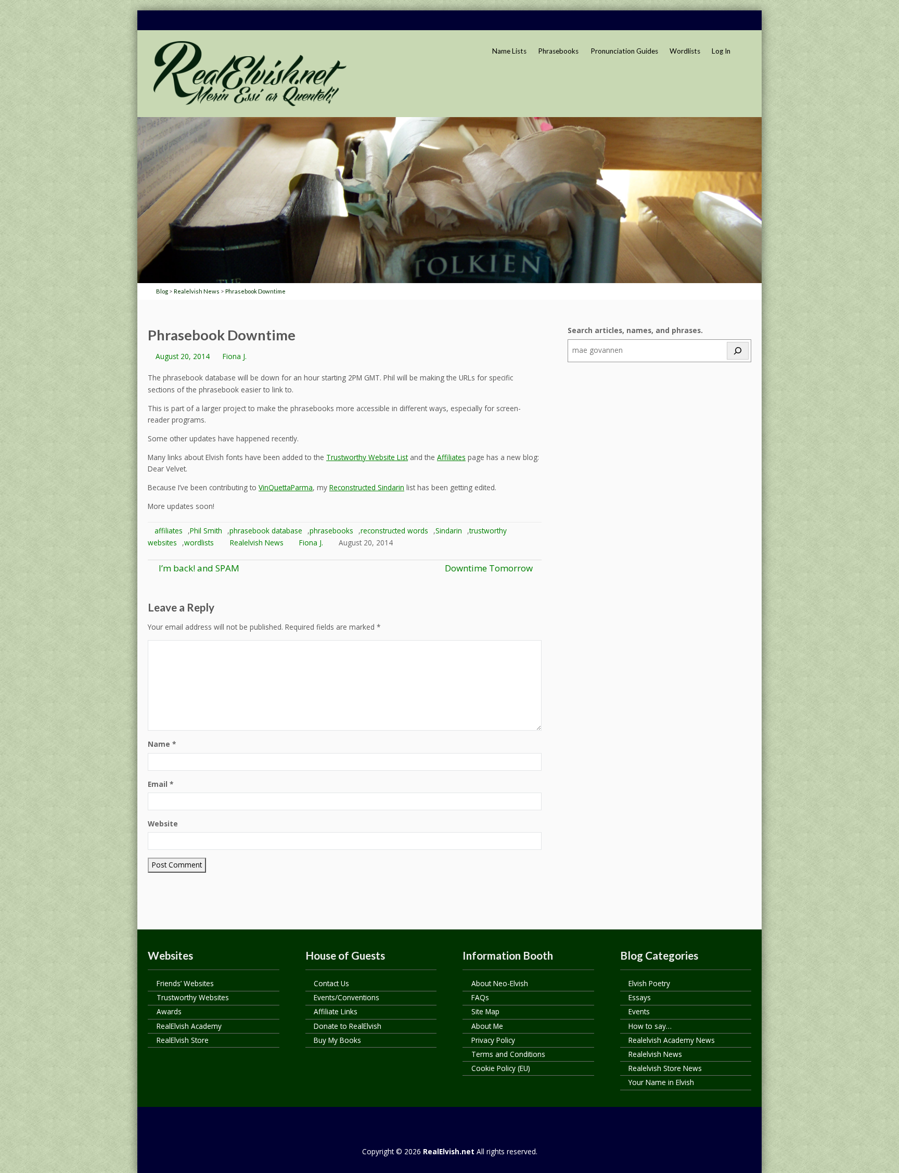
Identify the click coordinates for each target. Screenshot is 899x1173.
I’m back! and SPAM (198, 568)
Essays (639, 997)
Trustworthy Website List (367, 457)
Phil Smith (206, 531)
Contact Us (331, 983)
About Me (487, 1026)
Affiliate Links (335, 1011)
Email (160, 784)
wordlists (199, 542)
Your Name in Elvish (661, 1082)
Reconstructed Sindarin (366, 487)
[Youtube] (721, 21)
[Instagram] (741, 21)
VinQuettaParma (286, 487)
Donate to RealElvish (347, 1026)
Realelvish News (257, 542)
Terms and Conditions (508, 1054)
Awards (169, 1011)
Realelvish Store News (665, 1068)
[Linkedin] (701, 21)
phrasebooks (331, 531)
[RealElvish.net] (249, 73)
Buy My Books (337, 1040)
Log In (721, 51)
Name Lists (509, 51)
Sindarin (448, 531)
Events (639, 1011)
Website (163, 823)
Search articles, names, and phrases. (635, 330)
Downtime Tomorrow (489, 568)
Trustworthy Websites (193, 997)
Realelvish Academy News (671, 1040)
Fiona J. (235, 356)
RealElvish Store (183, 1040)
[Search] (738, 351)
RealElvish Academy (189, 1026)
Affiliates (451, 457)
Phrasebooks (558, 51)
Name (162, 744)
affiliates (169, 531)
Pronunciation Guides (624, 51)
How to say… (650, 1026)
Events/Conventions (346, 997)
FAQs (480, 997)
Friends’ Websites (185, 983)
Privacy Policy (493, 1040)
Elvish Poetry (649, 983)
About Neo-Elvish (499, 983)
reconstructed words (394, 531)
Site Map (485, 1011)
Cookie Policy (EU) (500, 1068)
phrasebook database (265, 531)
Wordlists (685, 51)
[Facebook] (682, 21)
